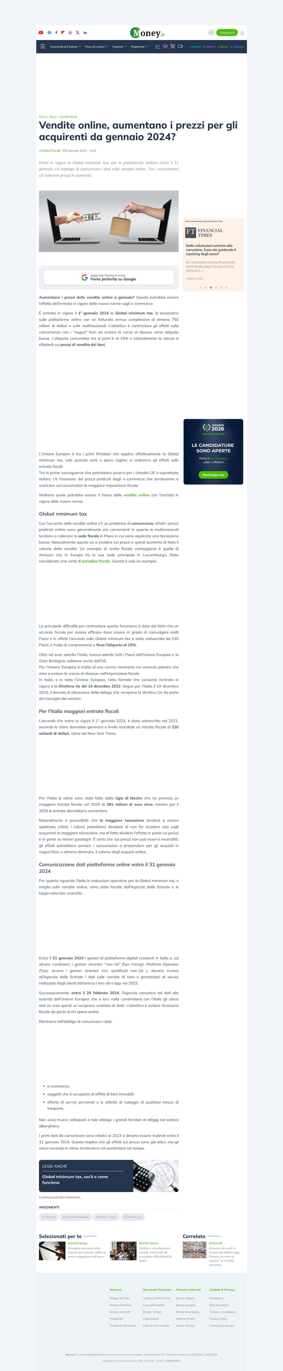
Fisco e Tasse (48, 117)
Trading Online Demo (157, 1298)
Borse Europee (186, 1305)
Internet (50, 1217)
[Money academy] (165, 47)
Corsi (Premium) (153, 1305)
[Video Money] (180, 47)
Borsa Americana (187, 1312)
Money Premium (120, 1305)
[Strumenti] (172, 47)
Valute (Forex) (185, 1325)
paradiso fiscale (96, 561)
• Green (223, 47)
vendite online (136, 495)
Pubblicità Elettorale (123, 1325)
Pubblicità (116, 1319)
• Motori (195, 47)
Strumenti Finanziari (157, 1290)
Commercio (134, 1217)
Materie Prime (185, 1319)
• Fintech (209, 47)
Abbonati (227, 32)
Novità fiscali (68, 117)
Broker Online (152, 1312)
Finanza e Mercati (188, 1290)
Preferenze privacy (221, 1325)
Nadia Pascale (51, 150)
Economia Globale (77, 1217)
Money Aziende (120, 1312)
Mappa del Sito (120, 1298)
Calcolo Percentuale (156, 1325)
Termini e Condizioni (222, 1312)
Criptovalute (151, 1319)
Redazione (216, 1298)
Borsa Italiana (185, 1298)
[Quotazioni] (157, 47)
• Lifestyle (237, 47)
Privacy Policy (218, 1319)
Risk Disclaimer (219, 1305)
